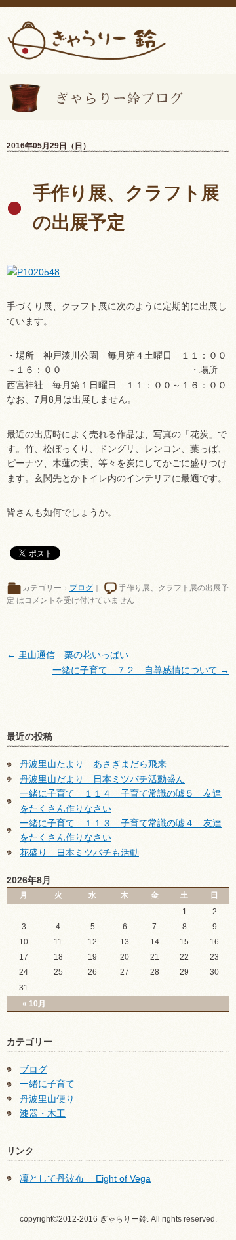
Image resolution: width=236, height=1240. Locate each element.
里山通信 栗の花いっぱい (67, 655)
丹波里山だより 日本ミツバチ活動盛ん (102, 779)
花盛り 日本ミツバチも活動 (79, 852)
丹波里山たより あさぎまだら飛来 (93, 764)
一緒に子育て (47, 1083)
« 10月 (34, 1003)
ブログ (81, 587)
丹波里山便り (47, 1099)
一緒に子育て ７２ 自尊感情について (140, 670)
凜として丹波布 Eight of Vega (85, 1178)
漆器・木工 (43, 1113)
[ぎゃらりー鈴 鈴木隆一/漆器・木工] (86, 39)
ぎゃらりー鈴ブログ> (92, 97)
